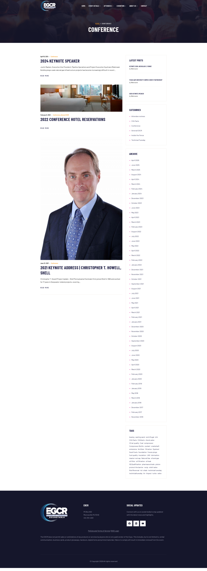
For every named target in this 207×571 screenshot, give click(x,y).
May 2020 (134, 360)
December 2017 (137, 407)
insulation (142, 455)
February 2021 (136, 317)
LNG (148, 455)
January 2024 (136, 193)
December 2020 (137, 327)
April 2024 (135, 179)
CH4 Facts (135, 121)
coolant (147, 446)
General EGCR (65, 115)
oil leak (148, 461)
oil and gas (155, 458)
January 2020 (136, 379)
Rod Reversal (134, 470)
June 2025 (135, 165)
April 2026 (135, 160)
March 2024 (135, 184)
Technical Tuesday (138, 140)
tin (144, 473)
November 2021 (137, 274)
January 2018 (136, 403)
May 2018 (134, 393)
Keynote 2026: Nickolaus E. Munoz (140, 66)
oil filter (132, 461)
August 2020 (136, 346)
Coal (141, 443)
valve (160, 473)
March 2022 (135, 255)
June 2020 (135, 355)
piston (157, 464)
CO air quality (134, 443)
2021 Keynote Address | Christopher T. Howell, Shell (80, 270)
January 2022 (136, 265)
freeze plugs (152, 452)
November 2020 (137, 331)
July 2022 (135, 236)
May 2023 (134, 212)
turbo (154, 473)
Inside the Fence (137, 135)
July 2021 (134, 293)
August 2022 (136, 231)
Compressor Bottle (136, 446)
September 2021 (137, 284)
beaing (131, 437)
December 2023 (137, 198)
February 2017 (136, 412)
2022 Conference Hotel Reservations (72, 119)
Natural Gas (145, 458)
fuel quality (133, 455)
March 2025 (135, 170)
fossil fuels (133, 452)
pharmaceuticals (148, 464)
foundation (142, 452)
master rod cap (135, 458)
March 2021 (135, 312)
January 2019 (136, 388)
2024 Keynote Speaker (60, 60)
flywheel (156, 449)
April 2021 (135, 308)
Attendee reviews (138, 116)
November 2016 (137, 417)
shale (145, 470)
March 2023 (135, 222)
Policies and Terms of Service (99, 531)
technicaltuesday (135, 473)
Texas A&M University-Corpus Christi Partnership (145, 80)
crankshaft (155, 446)
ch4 (156, 437)
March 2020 (135, 369)
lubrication (155, 455)
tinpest (149, 473)
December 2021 (137, 269)
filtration (148, 449)
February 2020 (136, 374)
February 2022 (136, 260)
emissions (133, 449)
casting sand (140, 437)
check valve (150, 440)
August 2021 (136, 288)
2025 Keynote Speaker (136, 94)
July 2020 (135, 350)
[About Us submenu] (137, 5)
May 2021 (134, 303)
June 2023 (135, 208)
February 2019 (136, 384)
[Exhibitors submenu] (125, 5)
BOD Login (115, 531)
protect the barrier (136, 467)
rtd (141, 470)
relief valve (153, 467)
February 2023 (136, 227)
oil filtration (140, 461)
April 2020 (135, 365)
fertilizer (141, 449)
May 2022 (134, 246)
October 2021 (136, 279)
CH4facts (141, 440)
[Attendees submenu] (112, 5)
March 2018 (135, 398)
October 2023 (136, 203)
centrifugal (150, 437)
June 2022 (135, 241)
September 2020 (137, 341)
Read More (44, 76)
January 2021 (136, 322)
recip (146, 467)
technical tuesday (155, 470)
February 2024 (136, 189)
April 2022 (135, 250)
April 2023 (135, 217)
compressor (148, 443)
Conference (54, 56)
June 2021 (135, 298)
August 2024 (136, 174)
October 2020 (136, 336)
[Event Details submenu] (100, 5)
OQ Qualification (135, 464)
